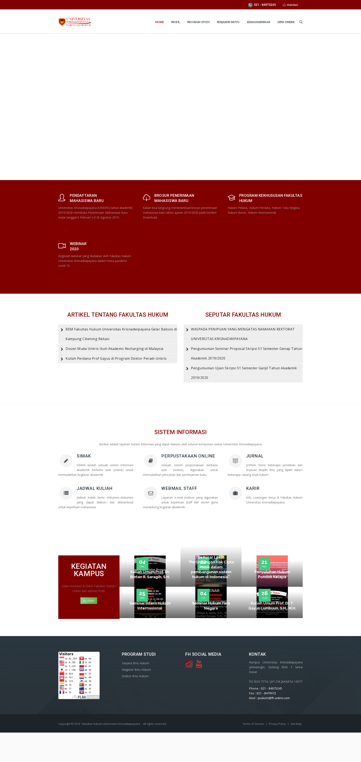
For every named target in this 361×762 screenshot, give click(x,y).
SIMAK (84, 455)
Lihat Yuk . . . (68, 278)
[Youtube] (198, 665)
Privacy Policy (277, 724)
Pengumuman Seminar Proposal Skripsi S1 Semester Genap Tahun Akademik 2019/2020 (246, 353)
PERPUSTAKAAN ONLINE (188, 455)
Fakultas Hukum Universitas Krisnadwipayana (111, 724)
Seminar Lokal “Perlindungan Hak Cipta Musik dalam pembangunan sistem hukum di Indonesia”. (211, 567)
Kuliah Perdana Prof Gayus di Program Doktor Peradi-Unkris (116, 358)
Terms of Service (253, 724)
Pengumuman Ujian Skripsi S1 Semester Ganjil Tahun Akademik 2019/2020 (244, 373)
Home (159, 22)
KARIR (253, 488)
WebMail (292, 4)
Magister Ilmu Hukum (136, 670)
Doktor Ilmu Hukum (135, 676)
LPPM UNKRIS (286, 22)
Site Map (296, 724)
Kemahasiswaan (258, 22)
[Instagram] (188, 665)
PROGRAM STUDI (198, 22)
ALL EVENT (89, 600)
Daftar (64, 230)
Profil (175, 22)
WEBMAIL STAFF (179, 488)
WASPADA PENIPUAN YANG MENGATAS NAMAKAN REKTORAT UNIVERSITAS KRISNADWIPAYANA (243, 334)
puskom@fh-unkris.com (274, 698)
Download (151, 230)
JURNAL (255, 455)
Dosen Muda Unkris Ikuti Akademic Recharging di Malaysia (114, 348)
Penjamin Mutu (228, 22)
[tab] (117, 334)
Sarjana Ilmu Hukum (135, 663)
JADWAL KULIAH (95, 488)
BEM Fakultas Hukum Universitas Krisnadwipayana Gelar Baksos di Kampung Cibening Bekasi (121, 334)
